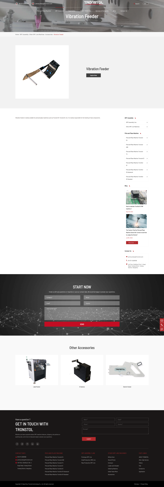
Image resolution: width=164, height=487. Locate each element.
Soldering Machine (113, 468)
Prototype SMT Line (86, 457)
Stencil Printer (112, 460)
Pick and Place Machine (44, 11)
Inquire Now (93, 75)
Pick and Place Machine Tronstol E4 (134, 139)
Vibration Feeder (58, 34)
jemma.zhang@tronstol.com (43, 3)
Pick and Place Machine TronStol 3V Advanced (134, 171)
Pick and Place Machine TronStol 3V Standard (134, 178)
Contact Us (124, 11)
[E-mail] (162, 320)
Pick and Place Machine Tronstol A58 (134, 146)
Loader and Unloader (113, 466)
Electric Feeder (127, 387)
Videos (141, 463)
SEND (82, 324)
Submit (89, 439)
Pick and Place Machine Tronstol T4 (134, 153)
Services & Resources (102, 11)
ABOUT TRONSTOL (85, 11)
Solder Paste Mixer (113, 471)
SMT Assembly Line (131, 122)
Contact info (20, 453)
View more (132, 242)
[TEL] (162, 325)
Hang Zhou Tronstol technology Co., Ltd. (33, 484)
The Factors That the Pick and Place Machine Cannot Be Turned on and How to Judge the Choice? (136, 232)
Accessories (49, 34)
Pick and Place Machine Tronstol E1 (135, 158)
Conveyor (110, 463)
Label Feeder (36, 387)
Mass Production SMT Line (88, 463)
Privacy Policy (144, 484)
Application (72, 11)
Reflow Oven (111, 457)
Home (17, 34)
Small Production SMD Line (88, 460)
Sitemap (136, 484)
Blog (114, 11)
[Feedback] (162, 329)
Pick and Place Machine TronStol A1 (134, 164)
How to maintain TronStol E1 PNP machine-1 (134, 208)
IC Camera (82, 387)
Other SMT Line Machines (36, 34)
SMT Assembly (59, 11)
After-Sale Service (144, 460)
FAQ (140, 466)
